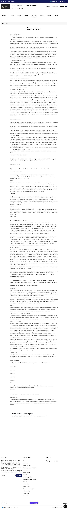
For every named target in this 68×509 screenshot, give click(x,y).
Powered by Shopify (63, 507)
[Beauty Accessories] (41, 13)
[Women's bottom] (19, 13)
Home (3, 23)
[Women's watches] (26, 13)
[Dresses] (4, 13)
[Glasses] (49, 13)
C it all (57, 507)
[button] (48, 7)
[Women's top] (11, 13)
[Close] (66, 1)
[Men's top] (56, 13)
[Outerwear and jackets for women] (34, 13)
